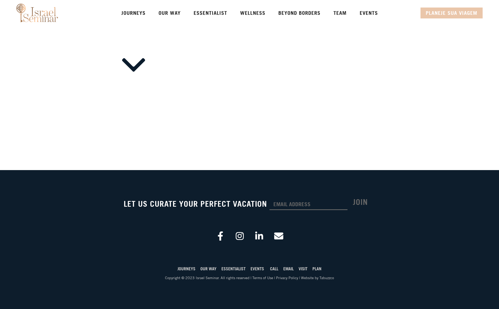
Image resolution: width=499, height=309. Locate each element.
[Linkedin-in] (259, 236)
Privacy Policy (287, 278)
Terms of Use (262, 278)
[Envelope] (279, 236)
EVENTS (258, 268)
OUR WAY (209, 268)
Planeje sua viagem (451, 13)
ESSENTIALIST (234, 268)
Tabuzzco (326, 278)
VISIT (303, 268)
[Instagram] (240, 236)
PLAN (316, 268)
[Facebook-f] (220, 236)
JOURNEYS (186, 268)
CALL (274, 268)
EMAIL (289, 268)
